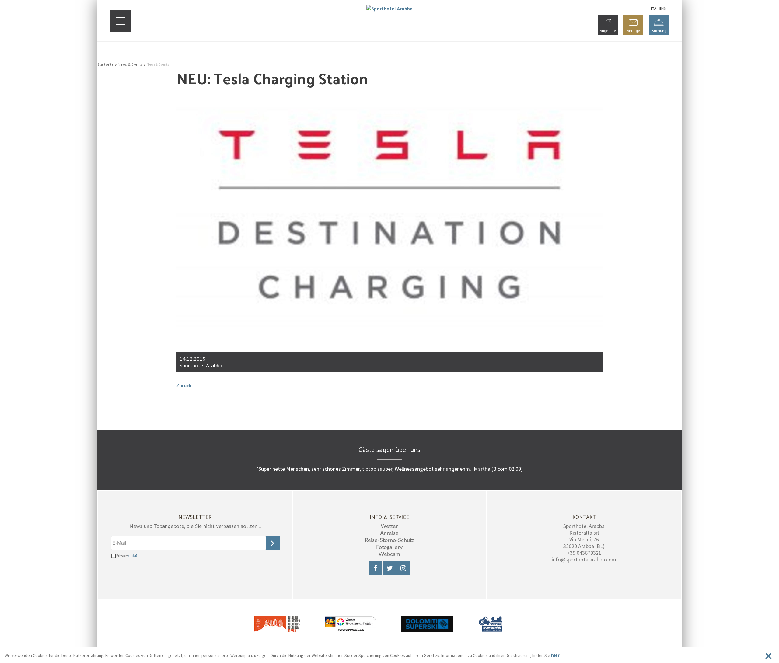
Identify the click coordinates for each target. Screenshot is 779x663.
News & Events (130, 64)
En (662, 8)
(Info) (132, 555)
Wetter (389, 526)
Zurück (183, 385)
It (653, 8)
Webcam (389, 554)
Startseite (105, 64)
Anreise (389, 533)
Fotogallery (389, 547)
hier (555, 655)
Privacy (126, 555)
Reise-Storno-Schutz (389, 540)
